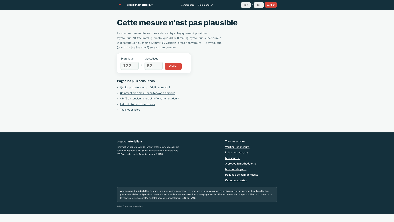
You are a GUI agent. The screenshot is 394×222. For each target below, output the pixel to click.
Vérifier (271, 5)
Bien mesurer (205, 5)
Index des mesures (236, 152)
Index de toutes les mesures (137, 104)
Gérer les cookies (236, 180)
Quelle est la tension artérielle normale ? (145, 87)
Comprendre (188, 5)
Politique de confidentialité (241, 174)
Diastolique (151, 58)
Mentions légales (235, 169)
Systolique (127, 58)
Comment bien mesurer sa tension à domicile (147, 93)
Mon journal (232, 158)
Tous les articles (130, 109)
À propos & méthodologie (241, 163)
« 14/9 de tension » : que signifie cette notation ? (149, 98)
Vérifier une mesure (237, 146)
